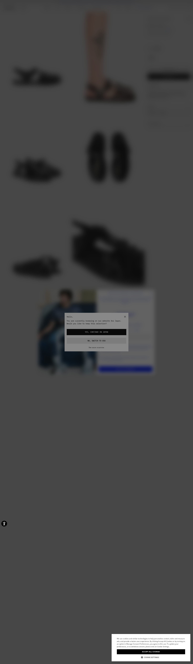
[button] (151, 657)
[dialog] (151, 647)
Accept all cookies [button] (151, 652)
